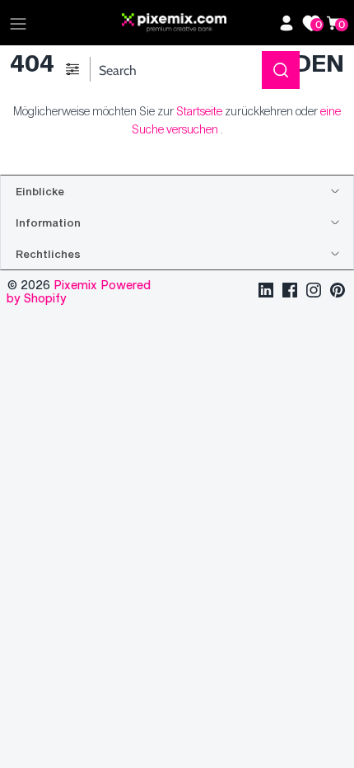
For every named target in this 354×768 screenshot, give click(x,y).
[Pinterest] (337, 292)
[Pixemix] (196, 23)
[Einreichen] (281, 70)
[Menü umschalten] (18, 23)
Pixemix (77, 285)
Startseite (199, 111)
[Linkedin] (266, 292)
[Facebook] (289, 292)
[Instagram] (313, 292)
